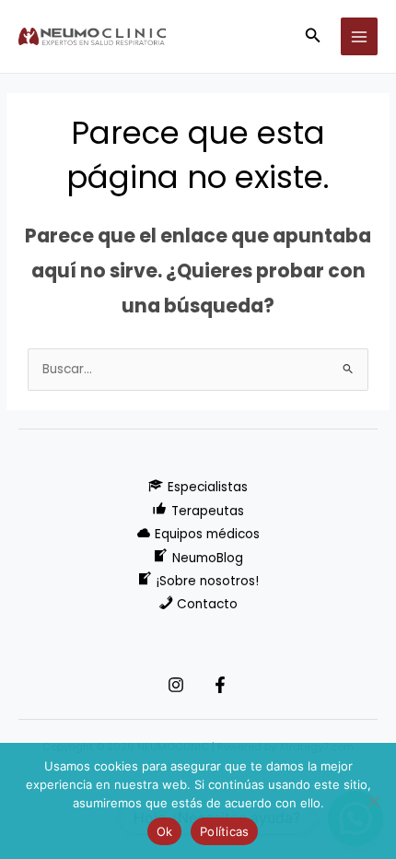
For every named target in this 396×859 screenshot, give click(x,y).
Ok (165, 831)
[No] (373, 801)
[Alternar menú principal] (360, 36)
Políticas (224, 831)
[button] (313, 37)
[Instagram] (176, 685)
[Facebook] (220, 685)
